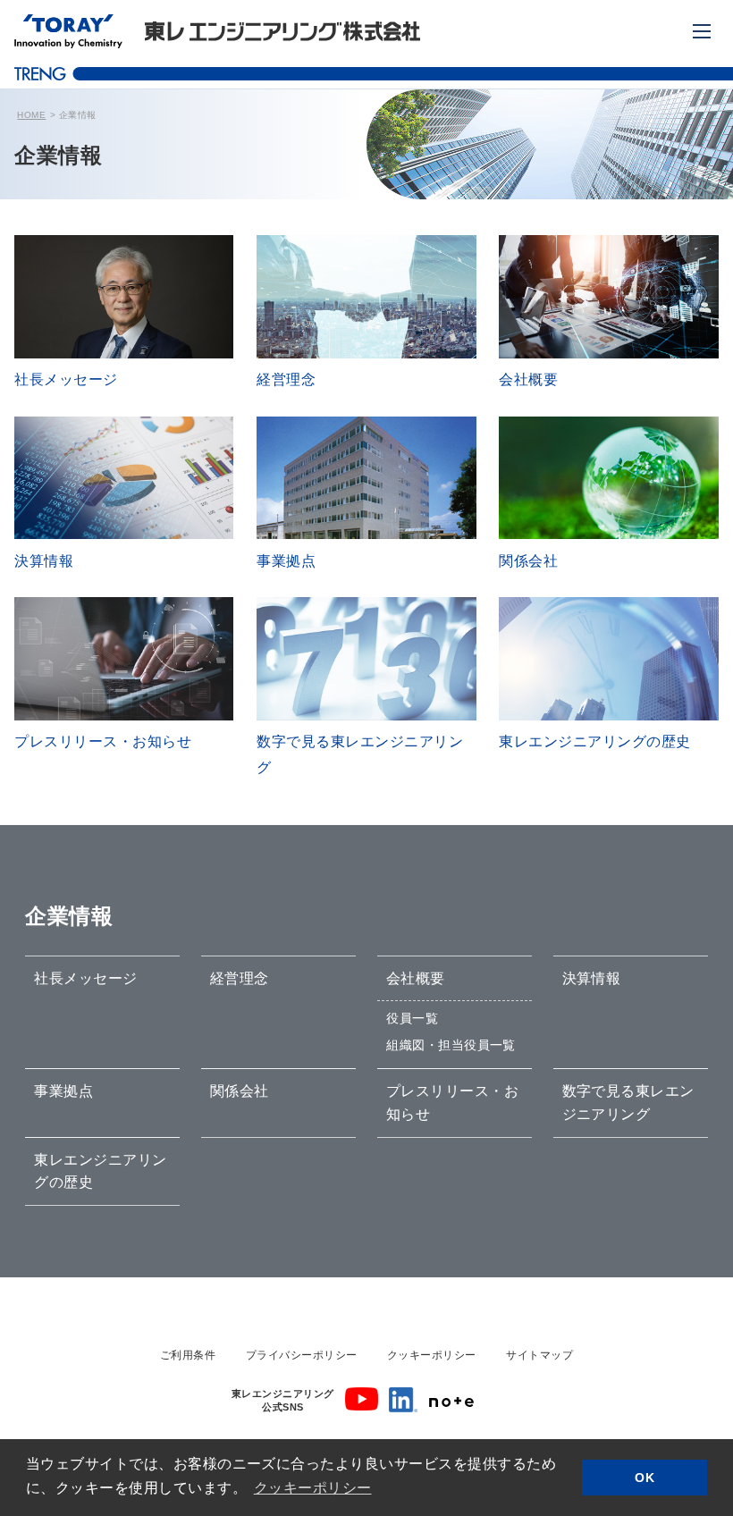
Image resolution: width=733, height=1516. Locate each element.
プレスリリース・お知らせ (452, 1102)
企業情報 (69, 916)
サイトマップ (539, 1355)
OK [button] (644, 1477)
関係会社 (239, 1091)
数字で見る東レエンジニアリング (628, 1102)
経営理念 (239, 978)
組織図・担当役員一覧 (451, 1045)
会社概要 (415, 978)
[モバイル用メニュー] (701, 31)
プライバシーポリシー (302, 1355)
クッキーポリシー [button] (313, 1487)
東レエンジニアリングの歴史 (100, 1171)
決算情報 (591, 978)
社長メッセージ (85, 978)
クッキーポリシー (431, 1355)
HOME (31, 115)
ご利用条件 (187, 1355)
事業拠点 (63, 1091)
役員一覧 (412, 1018)
